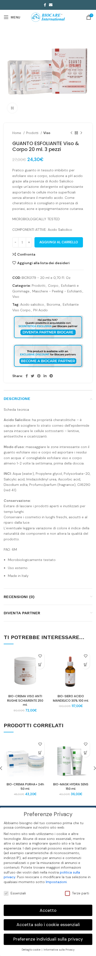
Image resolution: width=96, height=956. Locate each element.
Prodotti (32, 133)
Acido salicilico (32, 304)
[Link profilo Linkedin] (45, 376)
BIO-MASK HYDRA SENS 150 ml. (70, 786)
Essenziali (18, 893)
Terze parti (80, 893)
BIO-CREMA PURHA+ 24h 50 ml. (25, 786)
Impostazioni (56, 882)
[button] (40, 664)
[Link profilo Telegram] (51, 376)
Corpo (53, 285)
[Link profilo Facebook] (45, 5)
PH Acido (40, 310)
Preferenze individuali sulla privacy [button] (48, 939)
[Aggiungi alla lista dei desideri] (40, 656)
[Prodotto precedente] (71, 133)
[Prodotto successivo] (81, 133)
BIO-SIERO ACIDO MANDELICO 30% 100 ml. (71, 698)
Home (17, 133)
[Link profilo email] (51, 5)
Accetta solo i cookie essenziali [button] (48, 924)
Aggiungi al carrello (58, 242)
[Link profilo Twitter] (32, 376)
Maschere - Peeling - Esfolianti (57, 291)
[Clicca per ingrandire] (12, 108)
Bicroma (53, 304)
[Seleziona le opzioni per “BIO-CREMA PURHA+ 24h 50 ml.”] (40, 753)
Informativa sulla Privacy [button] (59, 949)
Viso (46, 133)
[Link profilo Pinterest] (39, 376)
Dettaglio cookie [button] (31, 949)
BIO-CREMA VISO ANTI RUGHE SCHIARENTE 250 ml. (25, 700)
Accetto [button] (48, 910)
